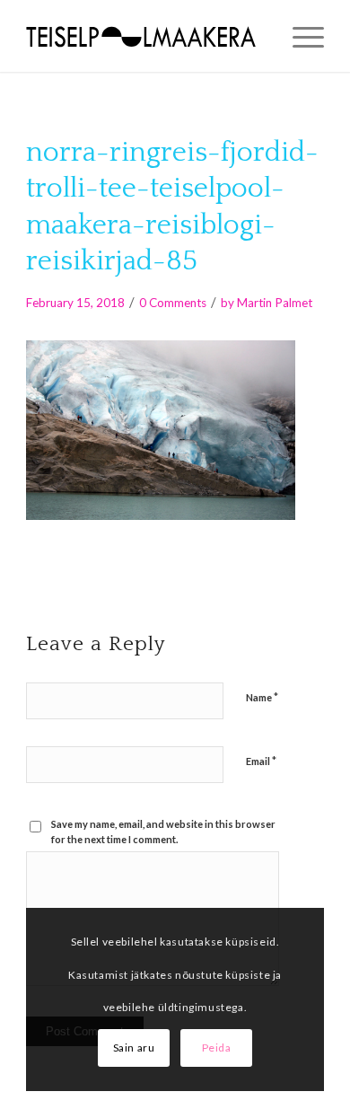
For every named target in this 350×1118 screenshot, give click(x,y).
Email (261, 760)
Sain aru (134, 1047)
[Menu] (299, 36)
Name (262, 697)
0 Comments (172, 302)
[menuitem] (299, 36)
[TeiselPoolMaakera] (145, 36)
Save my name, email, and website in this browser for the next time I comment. (163, 831)
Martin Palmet (274, 302)
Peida (217, 1047)
